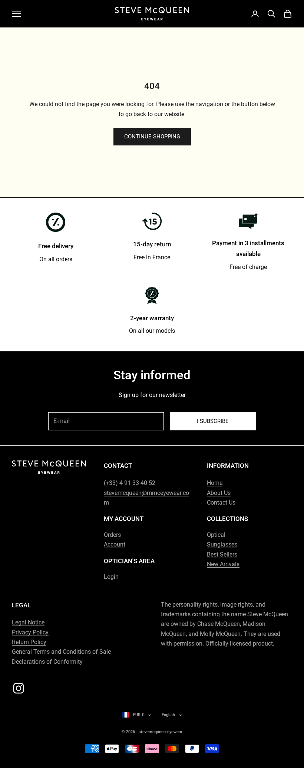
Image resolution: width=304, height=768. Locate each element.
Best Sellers (222, 554)
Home (214, 482)
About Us (219, 492)
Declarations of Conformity (47, 661)
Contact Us (221, 502)
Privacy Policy (30, 632)
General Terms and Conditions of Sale (61, 651)
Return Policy (29, 642)
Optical (216, 534)
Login (111, 576)
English (168, 714)
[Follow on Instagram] (18, 688)
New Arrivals (223, 564)
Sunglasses (222, 544)
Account (114, 544)
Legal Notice (28, 622)
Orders (112, 534)
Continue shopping (152, 136)
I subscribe (213, 421)
